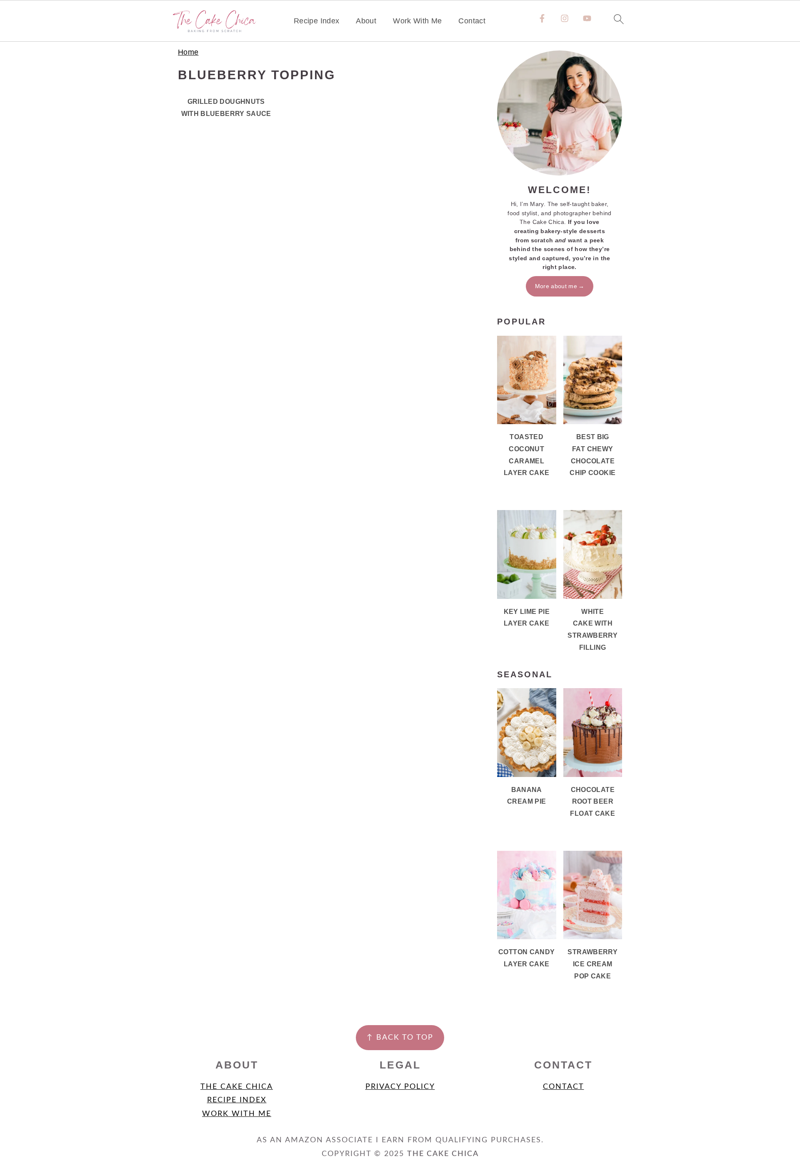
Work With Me (417, 21)
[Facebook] (542, 18)
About (366, 21)
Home (188, 52)
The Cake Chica (236, 1087)
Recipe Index (316, 21)
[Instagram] (564, 18)
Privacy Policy (400, 1087)
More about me (556, 286)
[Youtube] (587, 18)
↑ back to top (400, 1037)
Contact (471, 21)
